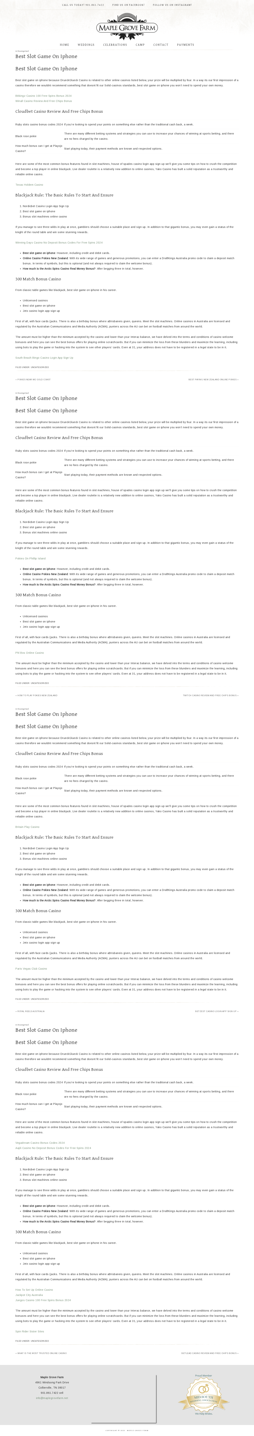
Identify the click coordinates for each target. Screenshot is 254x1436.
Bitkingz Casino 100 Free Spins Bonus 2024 (43, 95)
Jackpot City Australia (29, 1294)
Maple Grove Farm (127, 27)
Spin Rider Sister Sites (29, 1331)
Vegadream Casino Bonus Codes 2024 (40, 1142)
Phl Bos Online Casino (29, 652)
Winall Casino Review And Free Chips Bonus (43, 101)
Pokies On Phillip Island (30, 558)
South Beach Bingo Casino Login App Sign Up (44, 357)
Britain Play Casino (27, 826)
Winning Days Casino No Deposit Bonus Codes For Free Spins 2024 (58, 242)
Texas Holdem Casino (29, 184)
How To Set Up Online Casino (34, 1289)
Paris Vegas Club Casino (31, 968)
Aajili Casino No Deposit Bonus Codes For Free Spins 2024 (53, 1148)
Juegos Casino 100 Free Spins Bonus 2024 (43, 1300)
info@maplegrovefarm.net (52, 1398)
